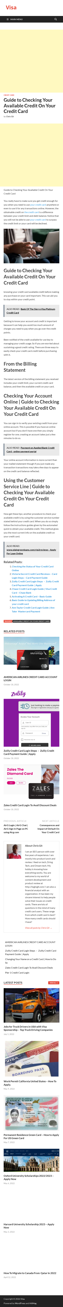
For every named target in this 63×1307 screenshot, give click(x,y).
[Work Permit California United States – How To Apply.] (31, 1058)
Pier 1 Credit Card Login (17, 972)
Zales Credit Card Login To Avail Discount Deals (30, 805)
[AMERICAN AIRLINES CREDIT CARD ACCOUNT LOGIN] (31, 655)
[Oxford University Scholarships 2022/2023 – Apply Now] (31, 1159)
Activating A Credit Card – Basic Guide (32, 596)
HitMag (32, 1303)
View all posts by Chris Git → (38, 927)
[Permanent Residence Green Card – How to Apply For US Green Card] (31, 1112)
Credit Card (9, 95)
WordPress (20, 1303)
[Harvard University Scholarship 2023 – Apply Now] (31, 1204)
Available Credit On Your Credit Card (31, 621)
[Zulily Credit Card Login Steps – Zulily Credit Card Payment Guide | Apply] (31, 719)
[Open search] (55, 19)
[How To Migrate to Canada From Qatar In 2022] (31, 1253)
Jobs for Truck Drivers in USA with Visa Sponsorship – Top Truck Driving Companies (28, 1028)
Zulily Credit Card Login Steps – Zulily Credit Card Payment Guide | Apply (29, 752)
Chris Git (10, 116)
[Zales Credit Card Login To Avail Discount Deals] (31, 783)
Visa (11, 7)
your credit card (38, 204)
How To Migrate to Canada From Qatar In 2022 (30, 1273)
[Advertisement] (31, 61)
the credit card (31, 212)
